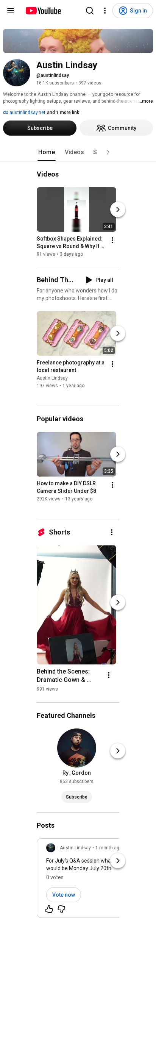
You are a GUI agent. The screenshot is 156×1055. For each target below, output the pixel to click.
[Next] (117, 209)
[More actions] (112, 240)
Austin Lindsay (52, 378)
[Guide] (10, 10)
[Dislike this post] (61, 909)
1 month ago (108, 847)
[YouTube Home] (43, 10)
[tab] (46, 152)
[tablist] (78, 152)
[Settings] (104, 10)
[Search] (89, 10)
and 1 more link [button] (63, 112)
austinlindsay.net (26, 112)
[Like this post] (49, 909)
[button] (108, 152)
